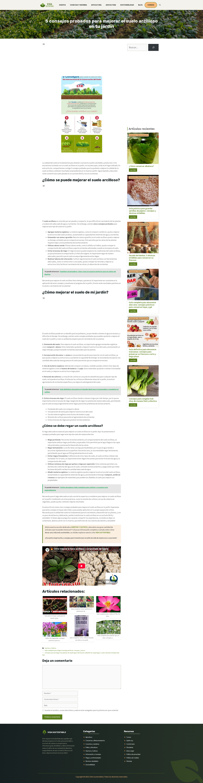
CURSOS (150, 5)
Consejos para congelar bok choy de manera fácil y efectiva (143, 400)
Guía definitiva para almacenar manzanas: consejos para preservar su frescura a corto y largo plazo (142, 353)
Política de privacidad (133, 754)
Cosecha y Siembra (78, 5)
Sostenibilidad (127, 5)
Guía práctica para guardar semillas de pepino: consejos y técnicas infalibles (142, 210)
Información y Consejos (93, 754)
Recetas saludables (92, 761)
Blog (140, 5)
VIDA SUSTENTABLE (103, 532)
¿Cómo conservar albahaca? (141, 166)
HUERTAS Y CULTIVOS (79, 527)
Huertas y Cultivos (50, 648)
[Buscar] (153, 47)
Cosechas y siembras (92, 744)
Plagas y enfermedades (93, 758)
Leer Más (133, 170)
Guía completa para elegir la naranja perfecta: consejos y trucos (65, 650)
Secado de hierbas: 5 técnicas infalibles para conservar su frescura (142, 257)
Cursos (128, 737)
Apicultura (96, 5)
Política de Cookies (132, 758)
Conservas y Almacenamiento (138, 135)
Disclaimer (129, 747)
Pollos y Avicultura (91, 747)
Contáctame (130, 744)
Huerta (62, 5)
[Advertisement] (81, 61)
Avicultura (111, 5)
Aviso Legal (130, 751)
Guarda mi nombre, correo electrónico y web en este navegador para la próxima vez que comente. (81, 710)
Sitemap (129, 761)
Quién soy (129, 741)
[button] (160, 5)
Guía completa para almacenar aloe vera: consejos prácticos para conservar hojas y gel (142, 304)
